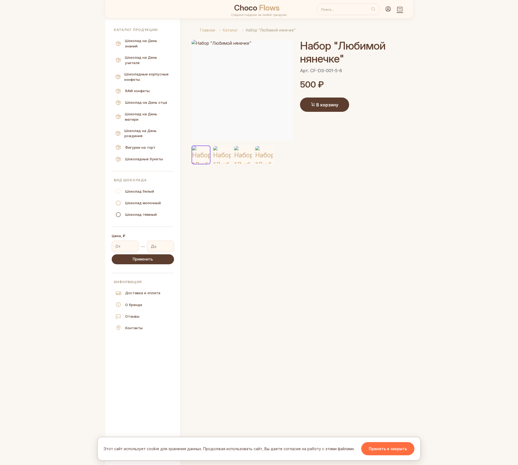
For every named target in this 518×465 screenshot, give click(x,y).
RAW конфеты (137, 91)
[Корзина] (399, 9)
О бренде (133, 305)
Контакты (134, 328)
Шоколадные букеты (144, 159)
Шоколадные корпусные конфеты (146, 77)
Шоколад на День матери (141, 117)
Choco (257, 7)
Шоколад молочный (143, 203)
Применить (143, 259)
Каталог (230, 30)
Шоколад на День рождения (140, 133)
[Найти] (373, 9)
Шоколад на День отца (146, 102)
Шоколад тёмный (141, 214)
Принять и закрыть (388, 448)
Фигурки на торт (140, 147)
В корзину (326, 104)
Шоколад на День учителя (141, 60)
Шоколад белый (139, 191)
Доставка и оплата (142, 293)
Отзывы (132, 316)
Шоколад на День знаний (141, 43)
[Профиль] (388, 9)
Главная (207, 30)
